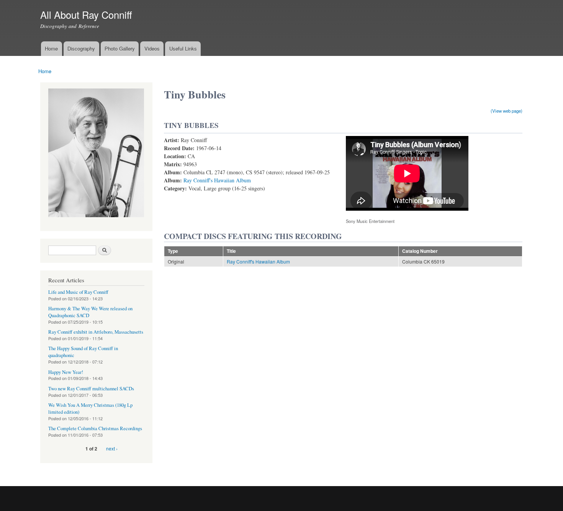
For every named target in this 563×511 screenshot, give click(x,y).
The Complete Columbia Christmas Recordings (95, 428)
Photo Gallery (120, 48)
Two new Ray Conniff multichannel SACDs (91, 388)
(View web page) (506, 111)
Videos (152, 48)
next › (112, 448)
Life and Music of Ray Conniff (78, 292)
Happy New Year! (65, 372)
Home (51, 48)
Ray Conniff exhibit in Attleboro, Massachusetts (95, 332)
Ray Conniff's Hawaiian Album (217, 180)
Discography (81, 48)
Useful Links (183, 48)
